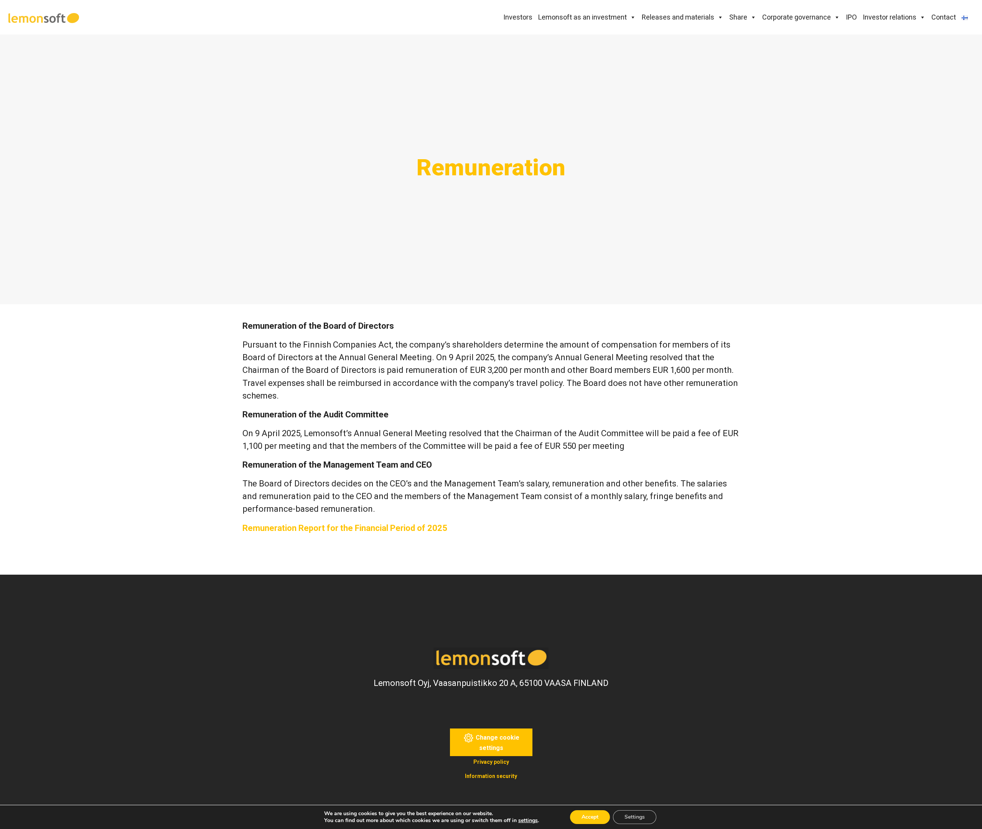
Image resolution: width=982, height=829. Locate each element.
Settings (634, 817)
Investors (517, 17)
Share (738, 17)
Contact (943, 17)
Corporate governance (796, 17)
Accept (590, 817)
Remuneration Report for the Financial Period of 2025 (344, 528)
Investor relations (889, 17)
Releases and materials (678, 17)
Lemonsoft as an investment (582, 17)
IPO (851, 17)
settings (528, 820)
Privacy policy (491, 762)
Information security (491, 776)
